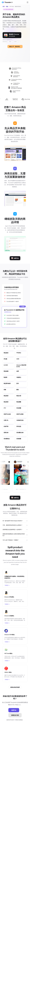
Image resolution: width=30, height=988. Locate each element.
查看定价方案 (15, 715)
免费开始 (16, 258)
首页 (4, 6)
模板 (7, 6)
